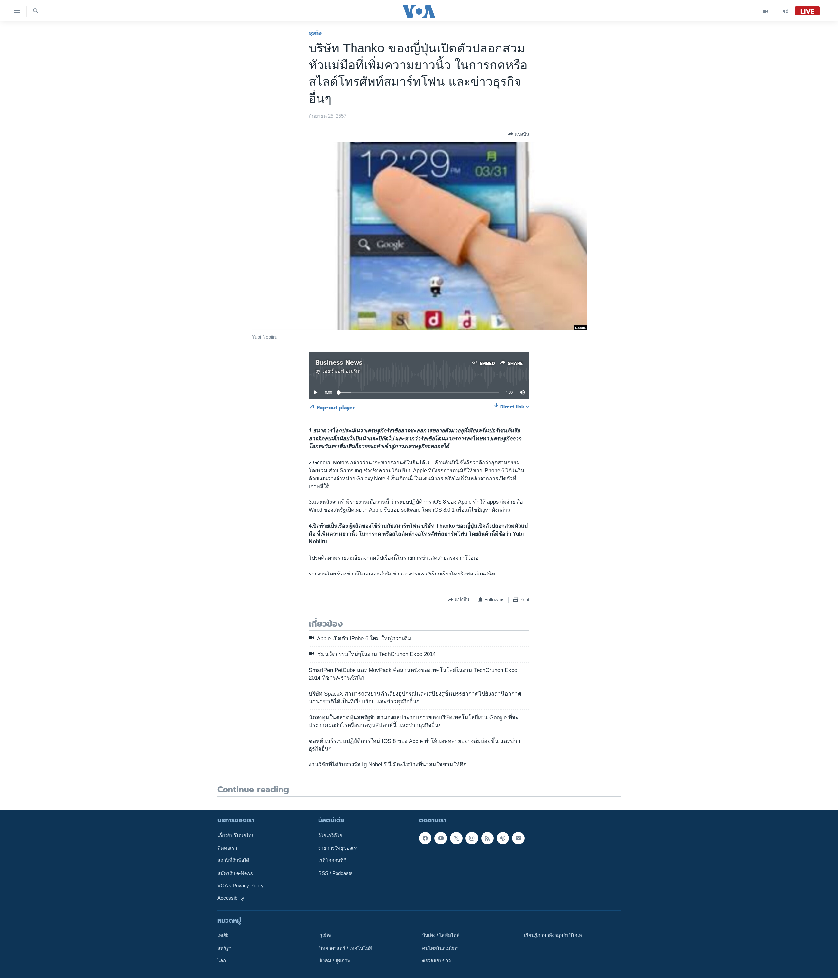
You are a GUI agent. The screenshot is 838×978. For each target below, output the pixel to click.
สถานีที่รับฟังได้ (233, 860)
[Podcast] (503, 838)
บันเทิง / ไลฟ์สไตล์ (441, 935)
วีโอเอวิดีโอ (330, 835)
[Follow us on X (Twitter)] (456, 838)
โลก (221, 960)
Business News (338, 362)
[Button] (518, 134)
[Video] (765, 11)
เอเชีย (223, 935)
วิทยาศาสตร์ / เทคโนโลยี (345, 947)
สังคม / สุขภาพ (335, 960)
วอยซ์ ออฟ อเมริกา (342, 371)
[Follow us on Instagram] (471, 838)
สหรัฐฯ (224, 947)
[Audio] (785, 11)
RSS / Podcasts (335, 872)
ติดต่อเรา (227, 848)
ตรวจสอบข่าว (436, 960)
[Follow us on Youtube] (440, 838)
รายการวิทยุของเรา (338, 848)
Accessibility (230, 898)
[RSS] (487, 838)
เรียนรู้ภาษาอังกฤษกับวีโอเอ (553, 935)
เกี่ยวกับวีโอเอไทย (236, 835)
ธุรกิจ (315, 32)
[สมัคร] (518, 838)
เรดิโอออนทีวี (332, 860)
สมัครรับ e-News (235, 872)
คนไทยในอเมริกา (440, 947)
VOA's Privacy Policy (240, 885)
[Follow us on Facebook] (425, 838)
